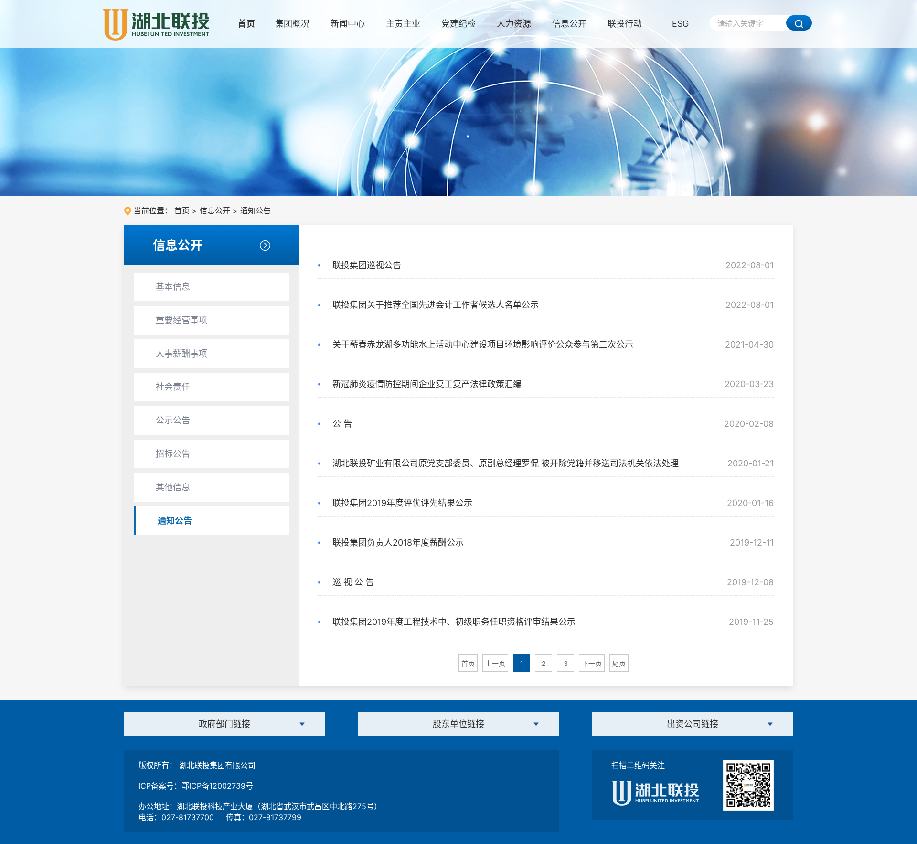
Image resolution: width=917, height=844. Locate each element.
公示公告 (173, 420)
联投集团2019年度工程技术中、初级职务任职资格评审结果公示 (454, 622)
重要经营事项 (181, 320)
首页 (246, 24)
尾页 (619, 663)
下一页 (592, 663)
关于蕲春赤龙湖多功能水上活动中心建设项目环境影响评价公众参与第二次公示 (482, 344)
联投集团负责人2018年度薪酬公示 (398, 543)
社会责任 (173, 387)
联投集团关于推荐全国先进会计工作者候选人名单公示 (435, 305)
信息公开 (569, 24)
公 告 (342, 424)
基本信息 (173, 287)
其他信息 (173, 487)
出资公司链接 (692, 724)
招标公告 (173, 454)
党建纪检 (458, 24)
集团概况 (292, 24)
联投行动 (625, 24)
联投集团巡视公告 (366, 265)
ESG (680, 24)
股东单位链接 (458, 724)
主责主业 (403, 24)
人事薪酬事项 (181, 353)
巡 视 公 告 (353, 582)
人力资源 (514, 24)
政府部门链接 (224, 724)
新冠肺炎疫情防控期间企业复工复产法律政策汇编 (427, 384)
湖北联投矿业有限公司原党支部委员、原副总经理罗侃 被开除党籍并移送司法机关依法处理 (505, 463)
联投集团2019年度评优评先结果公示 (402, 503)
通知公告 (255, 210)
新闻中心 (348, 24)
